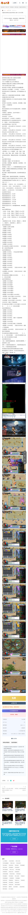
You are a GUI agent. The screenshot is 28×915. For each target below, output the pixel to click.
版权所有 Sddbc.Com (22, 912)
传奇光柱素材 (18, 863)
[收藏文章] (8, 781)
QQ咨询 (14, 738)
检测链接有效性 (14, 710)
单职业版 (16, 7)
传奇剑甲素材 (11, 865)
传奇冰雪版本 (5, 865)
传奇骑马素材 (11, 884)
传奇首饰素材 (5, 884)
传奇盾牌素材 (12, 878)
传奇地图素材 (11, 867)
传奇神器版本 (18, 878)
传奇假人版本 (12, 863)
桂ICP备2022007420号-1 (11, 912)
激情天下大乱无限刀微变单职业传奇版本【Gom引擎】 (7, 790)
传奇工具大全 (12, 869)
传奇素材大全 (17, 880)
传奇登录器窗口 (5, 878)
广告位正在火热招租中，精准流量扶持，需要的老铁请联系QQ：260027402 (14, 19)
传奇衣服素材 (11, 882)
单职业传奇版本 (6, 742)
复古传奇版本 (15, 886)
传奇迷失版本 (17, 882)
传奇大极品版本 (5, 869)
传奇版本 (12, 7)
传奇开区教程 (18, 869)
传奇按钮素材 (17, 871)
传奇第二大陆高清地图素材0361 (20, 789)
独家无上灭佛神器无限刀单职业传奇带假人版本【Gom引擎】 (20, 823)
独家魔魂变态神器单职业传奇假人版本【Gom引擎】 (20, 810)
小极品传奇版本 (21, 886)
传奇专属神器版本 (6, 863)
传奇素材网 (22, 880)
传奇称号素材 (5, 880)
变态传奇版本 (14, 742)
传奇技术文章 (11, 871)
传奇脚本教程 (5, 882)
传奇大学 (7, 7)
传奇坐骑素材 (17, 867)
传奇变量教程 (22, 865)
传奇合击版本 (5, 867)
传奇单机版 (16, 865)
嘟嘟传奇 (10, 886)
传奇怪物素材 (5, 871)
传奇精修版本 (11, 880)
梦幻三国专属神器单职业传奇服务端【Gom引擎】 (7, 823)
